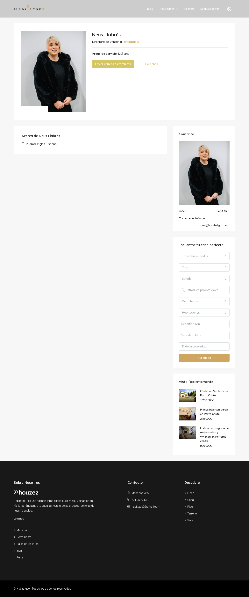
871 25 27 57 (139, 499)
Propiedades (166, 8)
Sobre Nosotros (209, 8)
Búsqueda (204, 358)
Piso (190, 506)
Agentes (189, 8)
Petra (20, 557)
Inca (19, 550)
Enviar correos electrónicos (113, 64)
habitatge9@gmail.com (146, 506)
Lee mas (19, 518)
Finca (190, 493)
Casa (190, 499)
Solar (190, 520)
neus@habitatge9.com (214, 225)
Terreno (192, 513)
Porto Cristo (24, 537)
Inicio (150, 8)
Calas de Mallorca (28, 543)
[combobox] (204, 256)
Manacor (22, 530)
